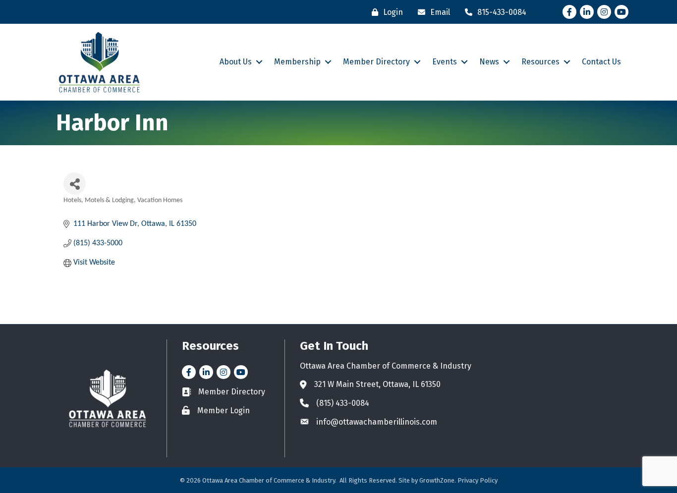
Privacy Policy (477, 480)
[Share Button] (74, 183)
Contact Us (601, 61)
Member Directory (376, 61)
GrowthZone (436, 480)
